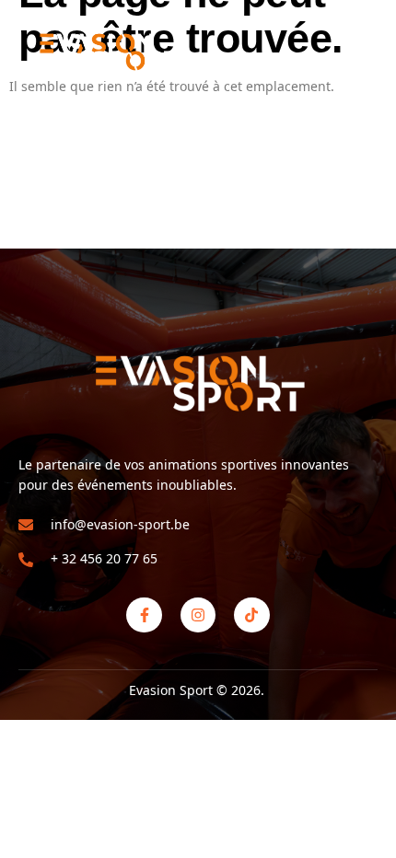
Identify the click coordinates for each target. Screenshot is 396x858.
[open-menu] (366, 51)
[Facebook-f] (143, 614)
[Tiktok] (251, 614)
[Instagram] (198, 614)
